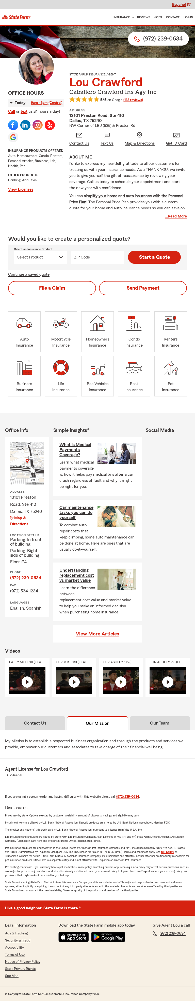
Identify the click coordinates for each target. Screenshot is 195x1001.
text (24, 111)
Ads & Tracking (16, 933)
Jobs (158, 17)
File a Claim (52, 288)
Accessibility (14, 947)
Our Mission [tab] (97, 723)
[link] (16, 17)
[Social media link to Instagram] (37, 125)
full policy (167, 851)
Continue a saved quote (29, 274)
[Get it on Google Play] (108, 937)
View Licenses (20, 189)
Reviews (143, 17)
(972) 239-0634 (25, 577)
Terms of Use (15, 954)
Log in (188, 17)
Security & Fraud (17, 940)
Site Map (12, 976)
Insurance (121, 17)
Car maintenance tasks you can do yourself (76, 512)
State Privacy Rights (20, 969)
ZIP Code (82, 257)
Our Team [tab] (159, 723)
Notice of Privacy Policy (22, 962)
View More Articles (97, 633)
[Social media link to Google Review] (13, 137)
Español (179, 5)
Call (11, 111)
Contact (173, 17)
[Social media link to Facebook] (13, 125)
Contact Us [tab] (35, 723)
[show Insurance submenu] (132, 17)
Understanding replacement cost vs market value (76, 575)
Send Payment (143, 288)
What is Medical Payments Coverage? (75, 449)
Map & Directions (19, 521)
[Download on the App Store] (73, 937)
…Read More (176, 216)
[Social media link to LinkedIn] (25, 125)
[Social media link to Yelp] (50, 125)
